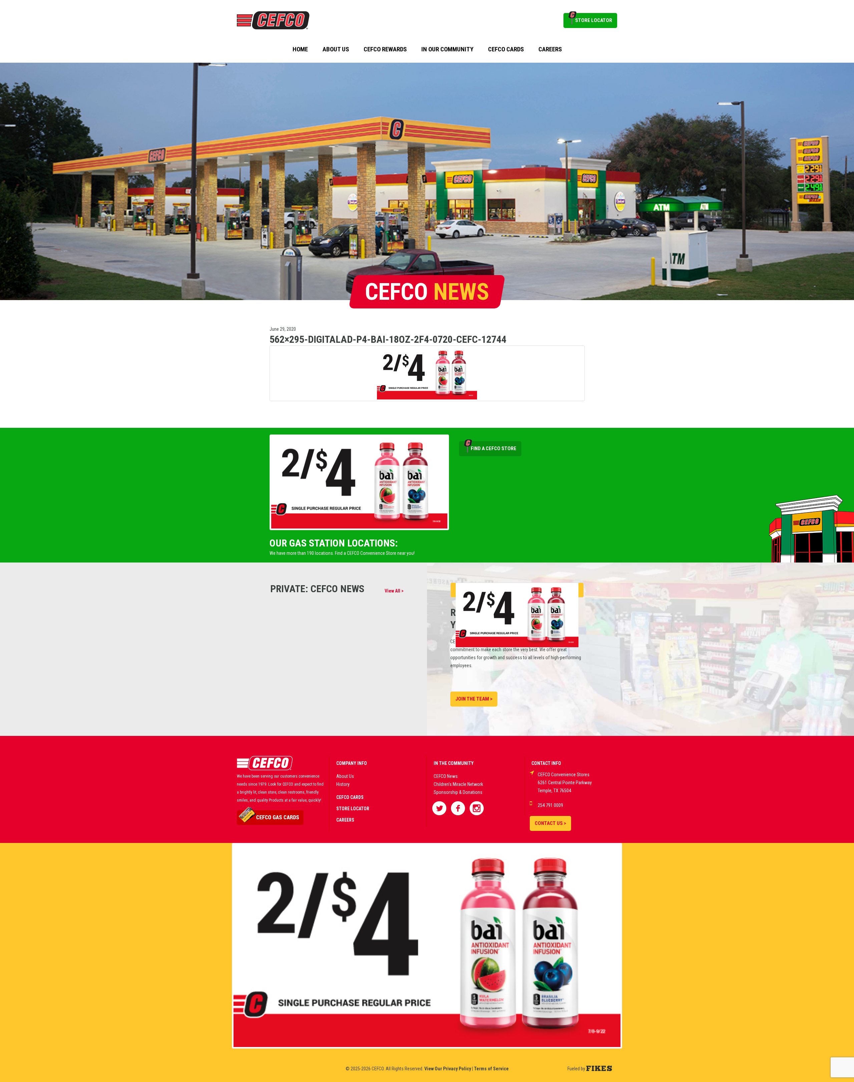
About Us (336, 49)
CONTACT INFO (546, 763)
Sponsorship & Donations (458, 792)
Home (300, 49)
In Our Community (447, 49)
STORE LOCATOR (593, 20)
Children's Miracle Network (458, 784)
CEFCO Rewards (385, 49)
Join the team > (473, 699)
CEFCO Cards (506, 49)
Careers (550, 49)
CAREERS (345, 820)
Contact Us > (550, 823)
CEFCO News (446, 776)
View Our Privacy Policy (447, 1068)
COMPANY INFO (351, 763)
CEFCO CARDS (350, 797)
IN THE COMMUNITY (454, 763)
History (343, 784)
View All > (394, 591)
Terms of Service (491, 1068)
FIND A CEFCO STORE (493, 448)
